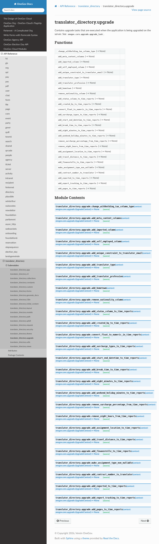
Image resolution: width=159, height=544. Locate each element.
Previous (64, 521)
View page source (141, 10)
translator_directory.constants (22, 282)
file (6, 104)
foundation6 (11, 238)
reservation (10, 243)
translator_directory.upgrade (21, 338)
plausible (9, 196)
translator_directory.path (20, 317)
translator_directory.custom (21, 287)
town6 (8, 137)
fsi (6, 58)
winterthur (10, 201)
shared (8, 146)
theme (85, 538)
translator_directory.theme (21, 334)
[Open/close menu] (2, 54)
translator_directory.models (21, 312)
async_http (10, 224)
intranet (9, 178)
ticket (8, 164)
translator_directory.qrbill (20, 321)
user (7, 91)
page (7, 109)
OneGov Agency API (13, 40)
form (7, 100)
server (8, 169)
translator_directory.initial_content (24, 304)
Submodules (13, 266)
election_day (11, 252)
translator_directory (14, 261)
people (8, 155)
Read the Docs (111, 538)
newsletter (10, 210)
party (7, 123)
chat (7, 95)
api (6, 72)
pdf (7, 86)
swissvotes (10, 206)
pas (7, 81)
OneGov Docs (24, 4)
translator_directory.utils (20, 342)
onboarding (10, 233)
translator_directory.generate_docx (24, 295)
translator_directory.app (20, 270)
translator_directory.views (20, 346)
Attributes (12, 351)
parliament (10, 219)
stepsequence (11, 247)
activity (8, 173)
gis (6, 63)
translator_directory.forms (20, 291)
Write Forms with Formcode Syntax (21, 35)
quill (7, 132)
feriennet (9, 187)
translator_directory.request (21, 325)
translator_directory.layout (21, 308)
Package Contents (16, 355)
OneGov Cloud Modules (15, 49)
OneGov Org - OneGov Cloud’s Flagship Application (23, 24)
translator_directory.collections (23, 278)
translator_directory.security (21, 329)
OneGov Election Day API (16, 44)
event (8, 118)
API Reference (10, 54)
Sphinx (69, 538)
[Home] (56, 6)
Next (144, 521)
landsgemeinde (12, 256)
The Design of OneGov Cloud (18, 19)
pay (7, 77)
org (7, 68)
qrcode (8, 150)
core (7, 114)
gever (8, 127)
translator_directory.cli (19, 274)
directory (9, 192)
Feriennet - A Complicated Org (18, 31)
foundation (10, 215)
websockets (11, 229)
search (8, 141)
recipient (9, 183)
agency (8, 160)
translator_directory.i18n (20, 300)
